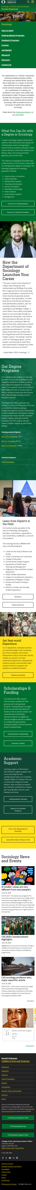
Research (6, 55)
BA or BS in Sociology (10, 436)
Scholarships (6, 1087)
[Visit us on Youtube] (10, 1158)
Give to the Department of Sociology (18, 830)
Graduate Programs (10, 40)
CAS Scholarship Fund (18, 1126)
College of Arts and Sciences (16, 1061)
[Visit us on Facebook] (3, 1158)
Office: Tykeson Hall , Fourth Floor (13, 1148)
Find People (6, 1180)
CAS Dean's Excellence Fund (18, 1118)
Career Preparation (8, 1079)
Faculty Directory (18, 605)
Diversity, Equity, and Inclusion (12, 1091)
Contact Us (6, 64)
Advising (4, 1083)
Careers (4, 1175)
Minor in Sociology (8, 441)
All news (30, 1001)
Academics (5, 1071)
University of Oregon (10, 1184)
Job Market (7, 50)
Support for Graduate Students (18, 809)
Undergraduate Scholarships (18, 734)
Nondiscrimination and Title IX (12, 1166)
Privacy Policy (6, 1172)
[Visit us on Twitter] (6, 1158)
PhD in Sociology (8, 462)
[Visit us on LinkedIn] (17, 1158)
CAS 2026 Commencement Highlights (15, 938)
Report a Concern (8, 1164)
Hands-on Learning (18, 675)
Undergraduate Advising (18, 799)
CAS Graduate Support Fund (18, 1135)
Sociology (7, 24)
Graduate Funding (18, 743)
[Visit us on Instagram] (13, 1158)
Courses (5, 45)
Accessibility (5, 1169)
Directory (6, 60)
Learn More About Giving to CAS (18, 840)
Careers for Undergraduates (18, 204)
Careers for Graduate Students (18, 212)
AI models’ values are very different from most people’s (16, 888)
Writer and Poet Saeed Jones (18, 1024)
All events (29, 1046)
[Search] (28, 2)
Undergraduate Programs (13, 35)
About (4, 1099)
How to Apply (8, 30)
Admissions (5, 1067)
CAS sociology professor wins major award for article (16, 979)
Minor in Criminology (9, 445)
